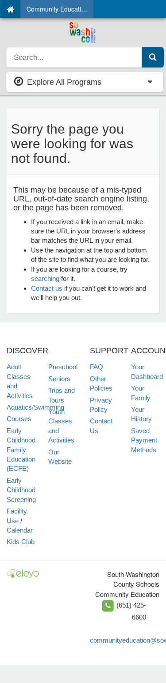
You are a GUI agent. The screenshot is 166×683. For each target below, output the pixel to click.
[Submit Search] (153, 57)
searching (45, 278)
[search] (74, 57)
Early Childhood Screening (21, 490)
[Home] (10, 9)
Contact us (46, 288)
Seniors (59, 379)
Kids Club (21, 541)
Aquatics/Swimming (35, 407)
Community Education (57, 8)
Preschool (62, 367)
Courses (19, 418)
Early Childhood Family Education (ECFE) (21, 450)
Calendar (20, 530)
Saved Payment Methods (144, 440)
